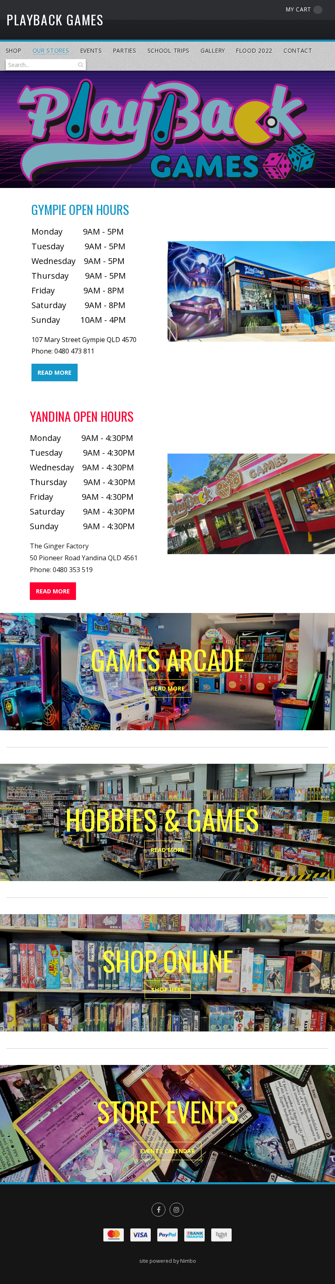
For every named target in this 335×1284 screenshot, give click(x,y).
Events (91, 50)
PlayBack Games (55, 19)
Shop (14, 50)
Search (80, 64)
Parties (124, 50)
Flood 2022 (254, 50)
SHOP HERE (167, 989)
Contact (298, 50)
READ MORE (54, 372)
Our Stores (51, 50)
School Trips (168, 50)
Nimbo (188, 1260)
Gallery (213, 50)
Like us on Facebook (158, 1210)
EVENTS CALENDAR (167, 1151)
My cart (298, 9)
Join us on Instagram (176, 1210)
